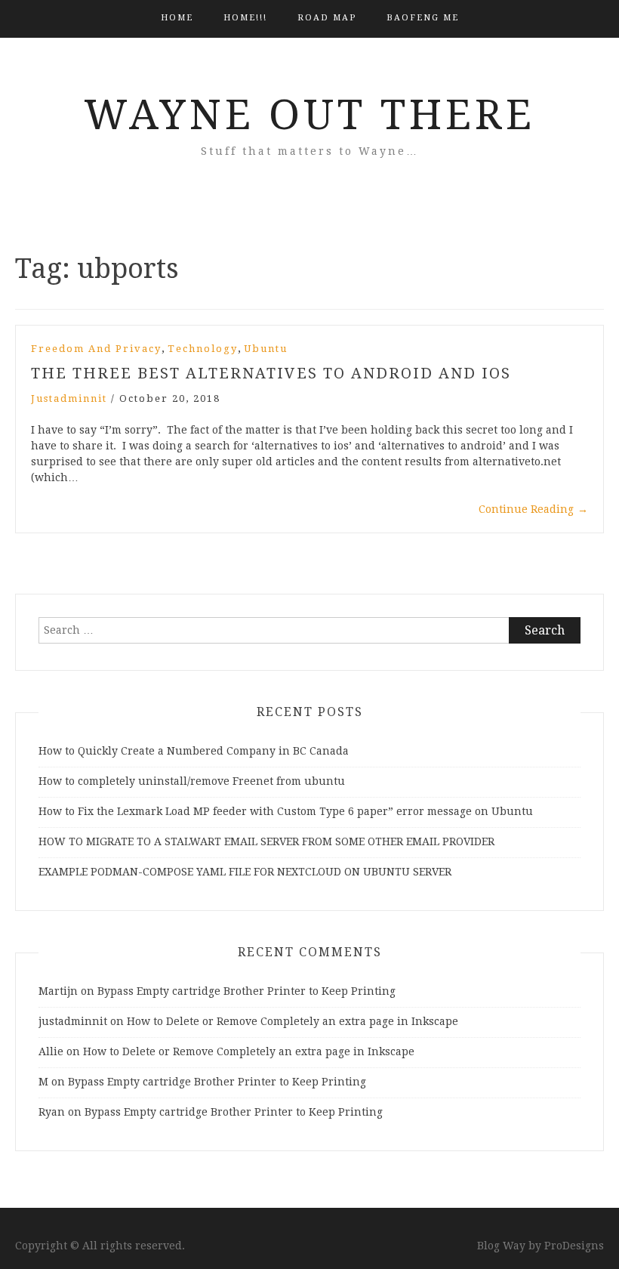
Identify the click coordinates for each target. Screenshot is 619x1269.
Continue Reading (533, 509)
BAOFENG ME (422, 18)
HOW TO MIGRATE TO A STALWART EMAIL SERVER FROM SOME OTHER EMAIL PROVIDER (266, 841)
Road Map (326, 18)
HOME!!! (245, 18)
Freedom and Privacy (96, 348)
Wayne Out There (309, 115)
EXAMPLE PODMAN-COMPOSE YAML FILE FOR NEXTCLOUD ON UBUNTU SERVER (244, 872)
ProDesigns (574, 1246)
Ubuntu (266, 348)
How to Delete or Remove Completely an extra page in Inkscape (292, 1021)
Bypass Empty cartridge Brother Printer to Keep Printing (246, 991)
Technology (203, 348)
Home (177, 18)
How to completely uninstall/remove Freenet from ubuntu (191, 781)
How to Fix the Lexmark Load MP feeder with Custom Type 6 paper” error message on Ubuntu (285, 811)
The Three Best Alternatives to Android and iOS (271, 373)
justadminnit (69, 398)
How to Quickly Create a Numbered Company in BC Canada (193, 751)
